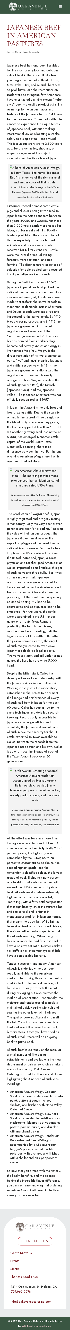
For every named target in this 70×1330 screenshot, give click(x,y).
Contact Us (35, 1241)
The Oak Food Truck (24, 1277)
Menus (14, 1269)
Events (14, 1261)
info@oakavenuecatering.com (31, 1301)
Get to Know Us (21, 1253)
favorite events (31, 52)
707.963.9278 (21, 1291)
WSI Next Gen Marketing (36, 1326)
